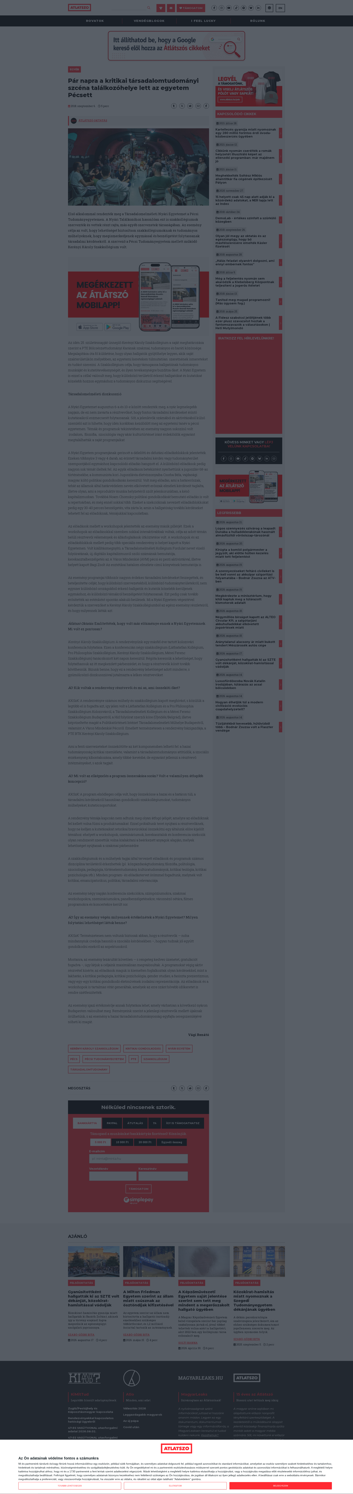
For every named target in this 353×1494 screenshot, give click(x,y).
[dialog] (176, 1467)
